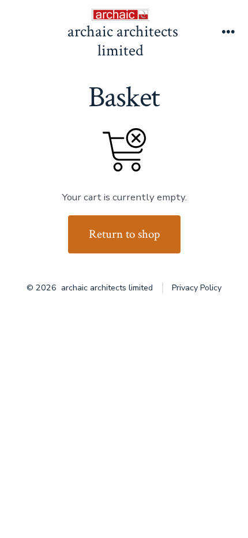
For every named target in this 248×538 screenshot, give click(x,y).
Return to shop (124, 234)
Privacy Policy (196, 287)
